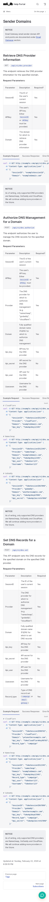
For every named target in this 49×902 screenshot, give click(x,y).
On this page (39, 11)
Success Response (30, 156)
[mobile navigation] (45, 4)
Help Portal (19, 4)
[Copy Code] (44, 163)
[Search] (37, 4)
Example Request (11, 156)
